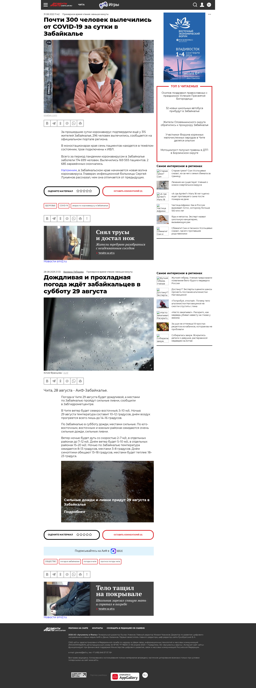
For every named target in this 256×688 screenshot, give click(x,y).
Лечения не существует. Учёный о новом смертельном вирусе (190, 183)
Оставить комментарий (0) (128, 191)
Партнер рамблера (98, 675)
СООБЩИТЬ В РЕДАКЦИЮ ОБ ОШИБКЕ (126, 628)
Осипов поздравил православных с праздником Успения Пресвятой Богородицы (184, 95)
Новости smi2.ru (55, 261)
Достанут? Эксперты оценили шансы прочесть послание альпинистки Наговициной (192, 292)
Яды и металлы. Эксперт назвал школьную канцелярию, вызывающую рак (189, 219)
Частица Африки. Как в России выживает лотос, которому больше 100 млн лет (191, 208)
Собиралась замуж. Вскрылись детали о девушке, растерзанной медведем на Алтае (189, 338)
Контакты (97, 628)
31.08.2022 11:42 (52, 14)
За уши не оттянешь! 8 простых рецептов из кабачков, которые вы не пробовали (192, 326)
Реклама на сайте (78, 628)
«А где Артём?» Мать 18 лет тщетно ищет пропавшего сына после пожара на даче (190, 196)
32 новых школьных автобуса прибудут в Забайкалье (184, 110)
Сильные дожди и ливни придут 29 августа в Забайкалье (106, 502)
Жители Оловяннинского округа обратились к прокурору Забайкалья (184, 124)
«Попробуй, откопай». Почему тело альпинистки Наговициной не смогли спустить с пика (191, 303)
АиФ (65, 373)
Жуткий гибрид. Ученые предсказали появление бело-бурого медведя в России (192, 280)
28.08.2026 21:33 (52, 271)
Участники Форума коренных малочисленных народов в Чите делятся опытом (184, 137)
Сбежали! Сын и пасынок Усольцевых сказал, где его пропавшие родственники (192, 231)
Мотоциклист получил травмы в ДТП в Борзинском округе (184, 151)
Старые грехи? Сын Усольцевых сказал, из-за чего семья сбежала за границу (191, 173)
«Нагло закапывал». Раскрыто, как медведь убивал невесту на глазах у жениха (191, 315)
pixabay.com (50, 115)
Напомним (69, 170)
